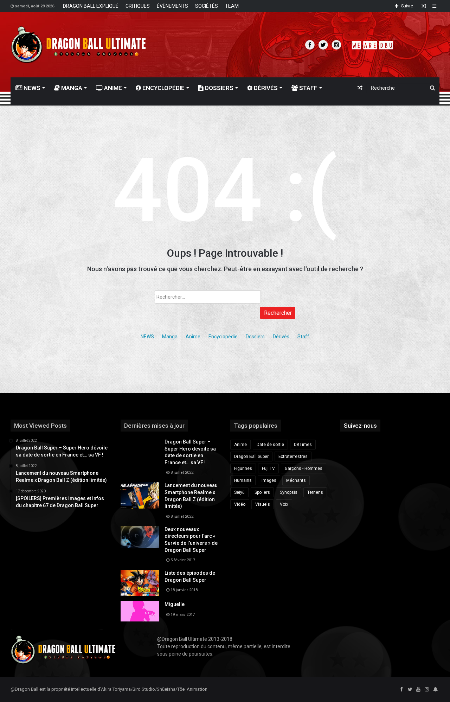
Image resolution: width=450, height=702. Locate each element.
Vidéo (239, 504)
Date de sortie (270, 444)
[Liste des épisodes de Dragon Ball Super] (140, 583)
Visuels (262, 504)
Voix (284, 504)
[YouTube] (418, 689)
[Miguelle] (140, 611)
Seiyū (239, 492)
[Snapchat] (435, 689)
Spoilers (262, 492)
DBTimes (303, 444)
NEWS (31, 87)
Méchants (296, 480)
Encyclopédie (163, 87)
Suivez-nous (360, 425)
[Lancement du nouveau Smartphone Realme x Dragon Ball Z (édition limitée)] (140, 495)
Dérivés (265, 87)
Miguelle (175, 604)
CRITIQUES (138, 6)
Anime (112, 87)
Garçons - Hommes (303, 468)
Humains (243, 480)
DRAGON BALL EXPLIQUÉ (90, 6)
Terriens (315, 492)
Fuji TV (268, 468)
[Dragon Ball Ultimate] (79, 44)
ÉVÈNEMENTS (172, 6)
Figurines (243, 468)
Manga (71, 87)
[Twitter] (410, 689)
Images (269, 480)
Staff (307, 87)
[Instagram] (427, 689)
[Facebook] (401, 689)
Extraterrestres (293, 456)
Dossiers (218, 87)
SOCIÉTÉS (206, 6)
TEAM (232, 6)
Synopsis (288, 492)
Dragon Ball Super (251, 456)
